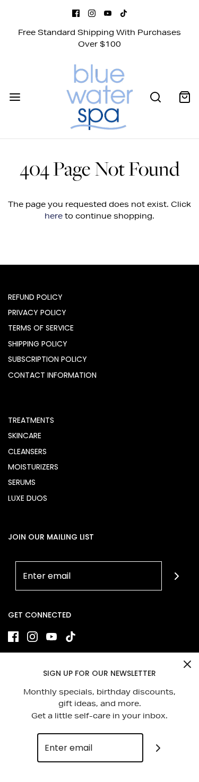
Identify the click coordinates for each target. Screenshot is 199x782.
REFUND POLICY (35, 297)
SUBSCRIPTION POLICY (47, 359)
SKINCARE (24, 435)
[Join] (176, 575)
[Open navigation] (14, 96)
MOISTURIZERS (33, 467)
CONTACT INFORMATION (52, 375)
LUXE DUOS (27, 498)
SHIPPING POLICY (37, 343)
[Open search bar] (155, 96)
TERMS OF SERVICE (41, 328)
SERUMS (22, 482)
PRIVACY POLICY (37, 312)
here (54, 216)
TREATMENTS (31, 420)
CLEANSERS (27, 451)
